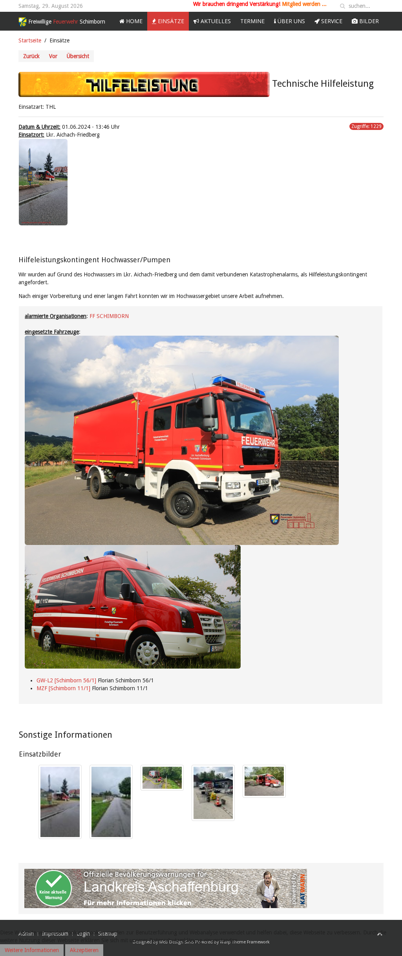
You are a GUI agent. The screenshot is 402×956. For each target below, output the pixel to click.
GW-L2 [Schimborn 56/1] (66, 680)
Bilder (368, 21)
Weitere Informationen (32, 950)
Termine (252, 21)
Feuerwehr (66, 21)
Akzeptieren (84, 950)
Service (331, 21)
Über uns (290, 21)
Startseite (29, 40)
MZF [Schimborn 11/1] (63, 688)
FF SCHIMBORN (109, 316)
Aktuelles (215, 21)
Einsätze (170, 21)
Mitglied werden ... (304, 4)
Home (133, 21)
